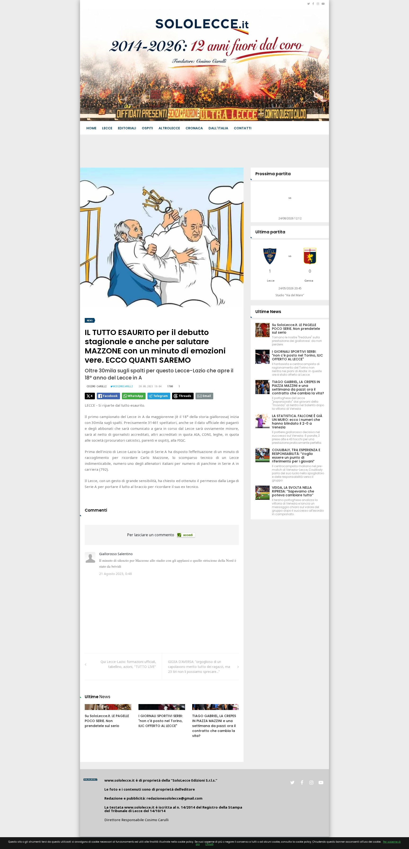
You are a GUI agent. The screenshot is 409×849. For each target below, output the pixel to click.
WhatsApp (135, 396)
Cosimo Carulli (97, 386)
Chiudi (209, 844)
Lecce (107, 128)
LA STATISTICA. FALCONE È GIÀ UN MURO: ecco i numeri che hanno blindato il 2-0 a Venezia (297, 422)
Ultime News (268, 311)
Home (91, 128)
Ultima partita (270, 232)
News (90, 320)
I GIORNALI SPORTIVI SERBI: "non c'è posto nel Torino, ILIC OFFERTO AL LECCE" (160, 721)
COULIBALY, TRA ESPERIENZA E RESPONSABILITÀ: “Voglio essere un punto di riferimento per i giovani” (296, 456)
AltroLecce (169, 128)
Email (207, 396)
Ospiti (147, 128)
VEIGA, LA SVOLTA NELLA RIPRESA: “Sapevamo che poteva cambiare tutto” (293, 491)
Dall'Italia (218, 128)
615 (146, 711)
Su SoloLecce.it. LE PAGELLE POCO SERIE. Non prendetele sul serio (107, 721)
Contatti (242, 128)
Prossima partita (273, 174)
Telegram (160, 396)
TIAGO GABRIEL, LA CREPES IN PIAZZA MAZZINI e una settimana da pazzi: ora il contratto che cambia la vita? (214, 726)
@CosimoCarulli (123, 386)
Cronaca (194, 128)
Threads (185, 396)
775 (200, 711)
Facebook (110, 396)
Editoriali (127, 128)
